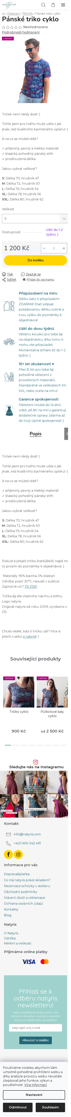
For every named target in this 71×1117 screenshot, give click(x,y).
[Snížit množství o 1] (44, 248)
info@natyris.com (27, 834)
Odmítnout (18, 1107)
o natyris (29, 636)
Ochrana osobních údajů (23, 903)
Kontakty (11, 909)
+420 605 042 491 (27, 843)
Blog (7, 915)
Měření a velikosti (17, 943)
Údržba (10, 938)
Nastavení (34, 1095)
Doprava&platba (17, 874)
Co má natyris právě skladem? (27, 880)
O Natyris (11, 933)
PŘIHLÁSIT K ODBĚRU (35, 1040)
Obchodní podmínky (20, 892)
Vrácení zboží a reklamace (24, 898)
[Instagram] (18, 854)
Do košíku (36, 260)
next (67, 690)
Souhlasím (50, 1107)
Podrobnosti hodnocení (21, 32)
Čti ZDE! (31, 586)
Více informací (35, 1085)
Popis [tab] (36, 434)
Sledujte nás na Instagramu (36, 767)
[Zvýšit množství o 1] (64, 248)
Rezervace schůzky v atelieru (27, 886)
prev (4, 690)
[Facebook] (8, 854)
